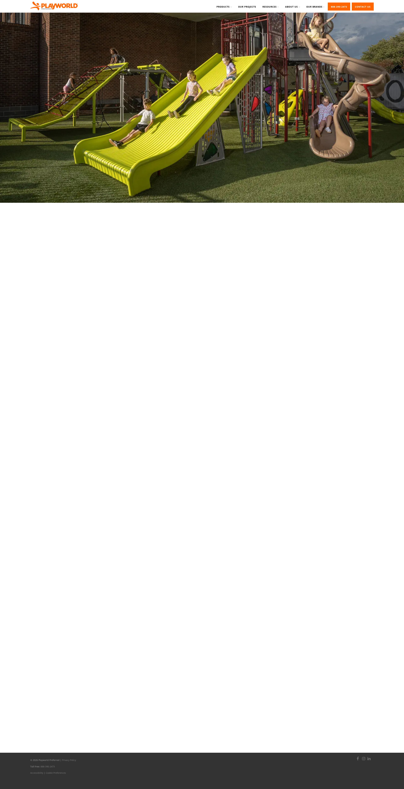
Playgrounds (116, 394)
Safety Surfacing (287, 394)
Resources (269, 6)
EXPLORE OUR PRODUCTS (225, 100)
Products (223, 6)
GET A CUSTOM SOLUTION (202, 601)
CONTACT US (292, 734)
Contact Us (363, 6)
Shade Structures (244, 405)
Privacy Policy (69, 760)
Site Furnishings (159, 405)
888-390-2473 (339, 6)
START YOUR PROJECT (176, 100)
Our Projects (247, 6)
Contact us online (306, 714)
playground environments (209, 373)
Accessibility (36, 772)
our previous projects (109, 705)
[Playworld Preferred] (54, 11)
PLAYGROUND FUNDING (201, 734)
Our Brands (314, 6)
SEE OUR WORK (111, 734)
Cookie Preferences (56, 772)
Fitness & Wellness (202, 394)
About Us (291, 6)
